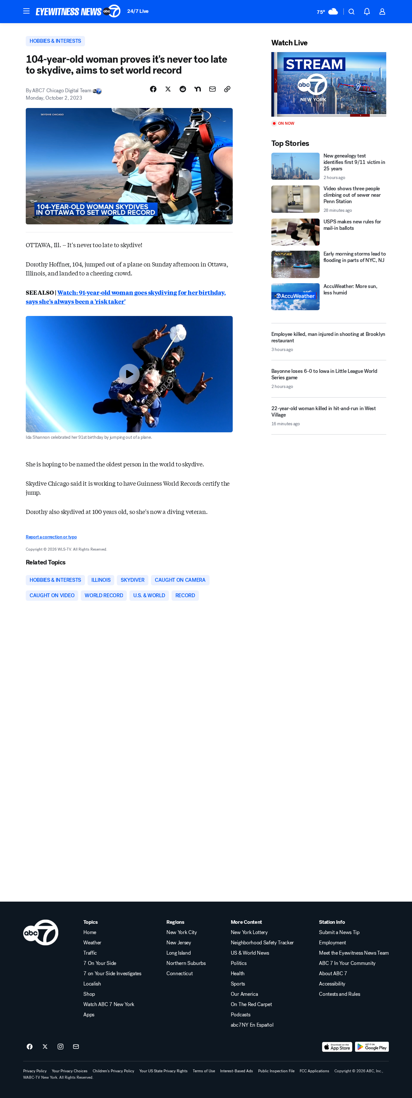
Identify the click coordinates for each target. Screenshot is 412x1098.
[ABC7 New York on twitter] (45, 1046)
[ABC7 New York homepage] (78, 11)
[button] (26, 10)
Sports (238, 983)
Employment (332, 942)
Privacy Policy (35, 1071)
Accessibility (332, 983)
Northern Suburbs (186, 963)
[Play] (328, 84)
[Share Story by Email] (212, 89)
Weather (92, 942)
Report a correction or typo (51, 537)
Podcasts (240, 1014)
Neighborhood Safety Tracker (262, 942)
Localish (92, 983)
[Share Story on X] (168, 89)
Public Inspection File (276, 1071)
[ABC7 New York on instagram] (60, 1046)
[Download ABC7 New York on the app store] (337, 1047)
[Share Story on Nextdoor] (197, 89)
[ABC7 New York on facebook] (29, 1046)
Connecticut (179, 973)
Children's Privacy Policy (113, 1071)
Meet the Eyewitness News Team (354, 953)
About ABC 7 (333, 973)
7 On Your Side (99, 963)
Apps (88, 1014)
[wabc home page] (40, 932)
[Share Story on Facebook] (153, 89)
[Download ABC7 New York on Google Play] (372, 1047)
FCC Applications (314, 1071)
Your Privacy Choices (70, 1071)
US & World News (250, 953)
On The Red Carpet (251, 1004)
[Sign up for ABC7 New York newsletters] (76, 1046)
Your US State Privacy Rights (163, 1071)
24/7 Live (138, 11)
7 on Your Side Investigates (112, 973)
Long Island (178, 953)
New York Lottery (249, 932)
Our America (244, 994)
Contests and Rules (339, 994)
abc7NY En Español (252, 1025)
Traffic (90, 953)
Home (89, 932)
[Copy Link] (227, 89)
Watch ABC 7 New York (108, 1004)
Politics (238, 963)
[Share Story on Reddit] (182, 89)
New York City (181, 932)
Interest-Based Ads (236, 1071)
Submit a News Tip (339, 932)
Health (238, 973)
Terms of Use (204, 1071)
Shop (89, 994)
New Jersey (178, 942)
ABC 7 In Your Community (347, 963)
